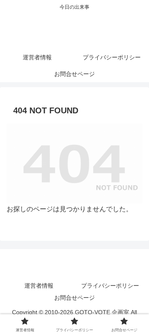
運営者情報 (38, 285)
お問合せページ (74, 297)
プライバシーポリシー (110, 285)
